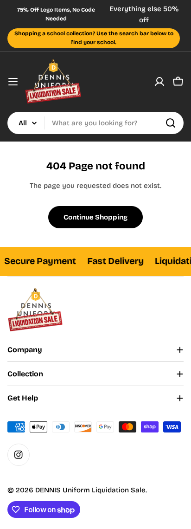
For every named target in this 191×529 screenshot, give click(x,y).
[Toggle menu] (13, 81)
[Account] (159, 81)
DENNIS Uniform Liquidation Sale (90, 490)
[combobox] (95, 123)
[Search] (170, 123)
